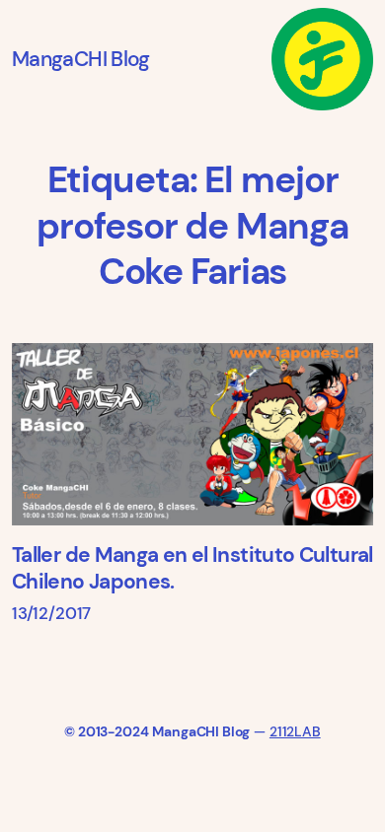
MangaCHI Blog (81, 59)
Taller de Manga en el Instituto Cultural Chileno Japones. (192, 568)
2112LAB (295, 731)
